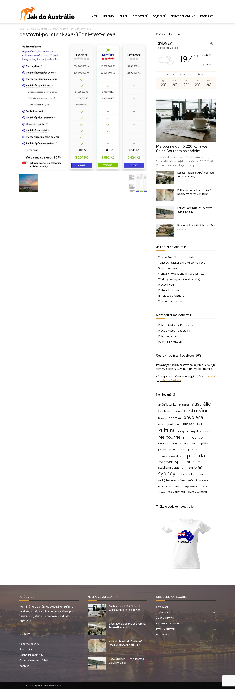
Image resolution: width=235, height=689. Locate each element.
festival (161, 424)
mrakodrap (193, 437)
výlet (178, 486)
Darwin (162, 418)
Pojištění (159, 16)
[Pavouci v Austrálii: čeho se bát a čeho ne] (165, 230)
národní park (179, 443)
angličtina (184, 404)
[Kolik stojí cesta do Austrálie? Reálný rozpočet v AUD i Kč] (165, 195)
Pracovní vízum (167, 284)
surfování (195, 467)
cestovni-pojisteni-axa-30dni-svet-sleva (67, 34)
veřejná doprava (198, 480)
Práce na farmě (167, 336)
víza (160, 486)
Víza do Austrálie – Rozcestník (176, 257)
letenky (180, 431)
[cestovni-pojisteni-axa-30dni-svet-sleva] (83, 170)
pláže (204, 443)
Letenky (108, 16)
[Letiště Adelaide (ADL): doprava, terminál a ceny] (165, 177)
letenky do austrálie (199, 431)
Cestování (140, 16)
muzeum (163, 443)
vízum (168, 486)
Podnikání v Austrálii (170, 341)
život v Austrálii (198, 492)
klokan (189, 424)
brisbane (164, 411)
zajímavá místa (195, 486)
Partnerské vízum (168, 290)
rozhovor (165, 462)
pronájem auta (177, 449)
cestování (195, 410)
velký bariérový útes (171, 480)
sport (180, 462)
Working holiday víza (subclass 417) (179, 279)
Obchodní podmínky (31, 655)
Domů (22, 28)
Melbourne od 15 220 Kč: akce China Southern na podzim (181, 148)
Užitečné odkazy (29, 644)
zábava (161, 492)
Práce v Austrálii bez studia (174, 330)
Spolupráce (26, 649)
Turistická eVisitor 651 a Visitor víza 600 (181, 262)
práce (192, 449)
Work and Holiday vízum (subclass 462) (181, 273)
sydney (166, 473)
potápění (162, 449)
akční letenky (167, 405)
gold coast (173, 424)
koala (200, 424)
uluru (192, 474)
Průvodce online (183, 16)
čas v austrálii (176, 492)
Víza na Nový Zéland (170, 301)
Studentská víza (167, 268)
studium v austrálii (172, 467)
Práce (123, 16)
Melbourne (169, 437)
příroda (196, 455)
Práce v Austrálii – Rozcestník (175, 325)
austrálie (201, 404)
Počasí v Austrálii (38, 28)
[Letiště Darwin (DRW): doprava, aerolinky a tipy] (165, 212)
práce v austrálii (171, 456)
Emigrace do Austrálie (171, 295)
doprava (175, 418)
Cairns (177, 411)
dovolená (193, 417)
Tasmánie (182, 474)
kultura (166, 430)
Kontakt (206, 16)
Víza (95, 16)
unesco (203, 474)
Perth (194, 443)
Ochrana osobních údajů (34, 660)
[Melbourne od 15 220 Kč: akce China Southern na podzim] (186, 120)
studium (193, 462)
